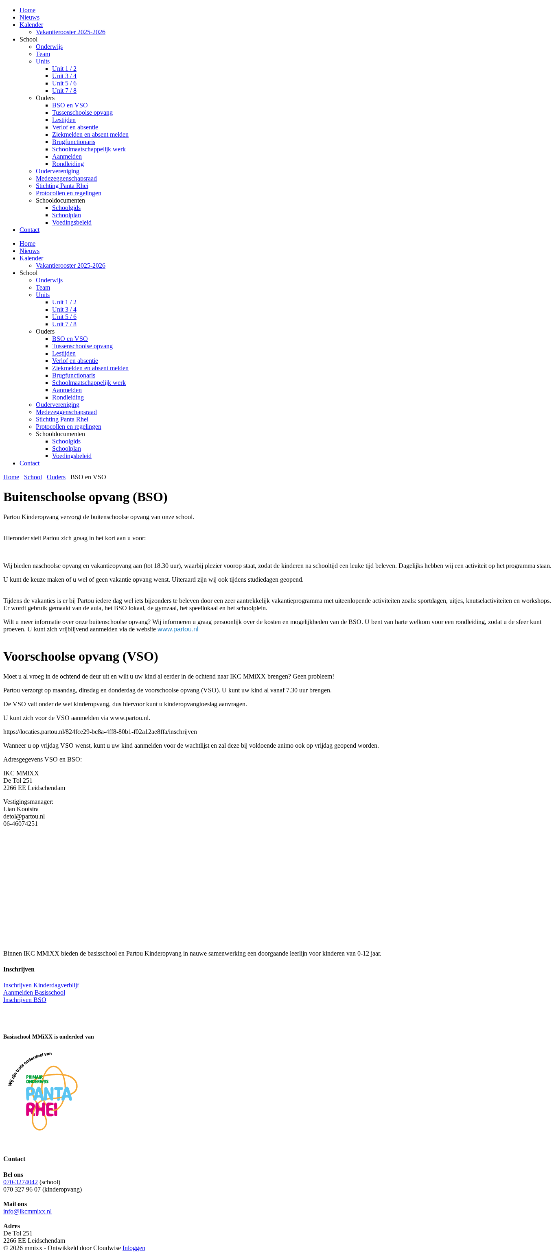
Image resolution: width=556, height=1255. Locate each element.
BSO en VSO (70, 338)
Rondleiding (68, 397)
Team (43, 287)
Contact (29, 463)
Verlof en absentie (75, 360)
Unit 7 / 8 (64, 324)
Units (43, 294)
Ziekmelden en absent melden (90, 367)
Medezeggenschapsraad (66, 411)
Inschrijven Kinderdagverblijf (41, 985)
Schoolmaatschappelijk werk (89, 382)
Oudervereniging (57, 404)
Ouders (56, 477)
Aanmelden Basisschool (34, 992)
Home (27, 243)
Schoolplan (66, 448)
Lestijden (64, 353)
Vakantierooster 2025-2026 (70, 265)
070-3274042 (20, 1182)
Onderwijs (49, 280)
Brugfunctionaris (73, 375)
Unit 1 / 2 (64, 302)
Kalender (31, 258)
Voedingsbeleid (72, 455)
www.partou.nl (178, 629)
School (33, 477)
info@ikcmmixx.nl (27, 1211)
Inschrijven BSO (24, 999)
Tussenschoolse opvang (82, 346)
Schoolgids (66, 441)
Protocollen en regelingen (68, 426)
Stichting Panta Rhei (62, 419)
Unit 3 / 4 (64, 309)
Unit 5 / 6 (64, 316)
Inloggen (134, 1247)
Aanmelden (67, 389)
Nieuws (29, 250)
